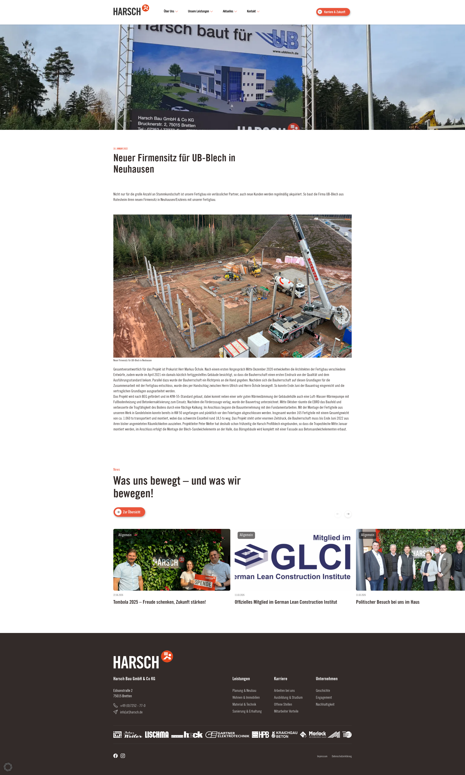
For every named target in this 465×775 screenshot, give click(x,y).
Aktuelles (228, 11)
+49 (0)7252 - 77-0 (132, 706)
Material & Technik (244, 705)
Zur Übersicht (131, 512)
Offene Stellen (283, 705)
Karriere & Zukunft (334, 12)
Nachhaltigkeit (325, 705)
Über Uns (169, 11)
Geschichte (323, 691)
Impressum (322, 756)
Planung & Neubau (244, 691)
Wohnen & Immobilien (246, 698)
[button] (348, 514)
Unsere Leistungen (198, 11)
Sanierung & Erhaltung (247, 712)
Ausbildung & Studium (288, 698)
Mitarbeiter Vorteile (286, 712)
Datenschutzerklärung (342, 756)
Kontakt (251, 11)
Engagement (324, 698)
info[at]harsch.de (131, 713)
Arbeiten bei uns (284, 691)
